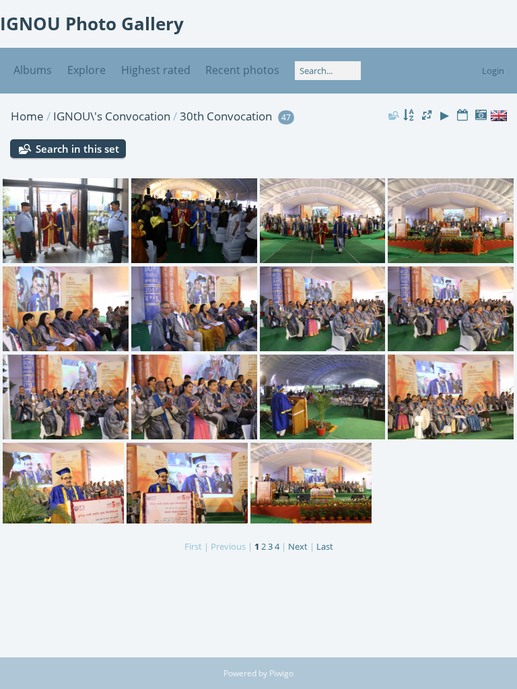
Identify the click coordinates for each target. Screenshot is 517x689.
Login (493, 71)
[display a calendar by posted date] (462, 115)
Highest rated (156, 70)
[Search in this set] (392, 115)
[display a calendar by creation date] (481, 115)
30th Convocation (226, 116)
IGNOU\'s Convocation (113, 116)
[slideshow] (445, 115)
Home (27, 116)
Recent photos (242, 70)
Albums (32, 70)
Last (324, 546)
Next (298, 546)
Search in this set (77, 148)
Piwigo (281, 673)
